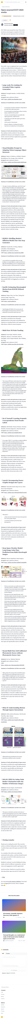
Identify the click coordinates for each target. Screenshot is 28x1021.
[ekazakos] (10, 20)
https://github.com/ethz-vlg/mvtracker (13, 344)
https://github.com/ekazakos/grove (13, 99)
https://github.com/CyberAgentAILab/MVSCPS (12, 665)
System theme (6, 987)
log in (8, 973)
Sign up (3, 973)
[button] (15, 25)
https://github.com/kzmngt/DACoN (13, 791)
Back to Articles (6, 6)
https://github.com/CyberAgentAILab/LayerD (15, 492)
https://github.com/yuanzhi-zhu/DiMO (14, 252)
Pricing (2, 1011)
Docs (2, 1013)
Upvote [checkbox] (5, 20)
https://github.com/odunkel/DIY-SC (13, 432)
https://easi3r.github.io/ (10, 301)
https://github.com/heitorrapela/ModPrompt (15, 162)
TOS (2, 992)
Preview (8, 953)
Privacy (2, 994)
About (2, 996)
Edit (3, 953)
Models (2, 1004)
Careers (2, 998)
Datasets (3, 1007)
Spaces (2, 1009)
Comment (14, 970)
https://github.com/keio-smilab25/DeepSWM (15, 562)
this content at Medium (15, 881)
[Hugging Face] (2, 1017)
